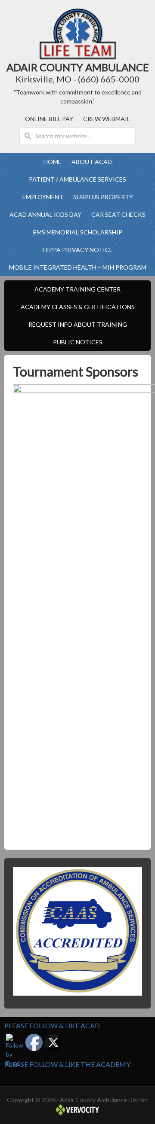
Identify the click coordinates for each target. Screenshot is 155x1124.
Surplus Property (103, 196)
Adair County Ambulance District (78, 34)
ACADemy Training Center (75, 289)
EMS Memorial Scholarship (77, 232)
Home (52, 161)
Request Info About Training (77, 324)
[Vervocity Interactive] (77, 1113)
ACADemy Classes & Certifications (75, 306)
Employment (40, 196)
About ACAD (89, 161)
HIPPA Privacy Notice (78, 249)
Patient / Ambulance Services (75, 179)
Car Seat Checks (118, 214)
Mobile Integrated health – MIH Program (77, 267)
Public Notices (77, 342)
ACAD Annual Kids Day (45, 214)
